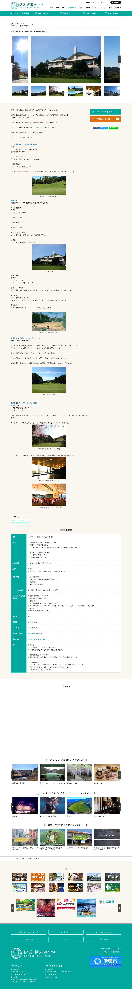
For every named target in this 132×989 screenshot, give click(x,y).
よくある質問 (28, 939)
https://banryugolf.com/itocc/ (36, 639)
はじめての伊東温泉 (21, 13)
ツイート (105, 128)
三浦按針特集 (90, 13)
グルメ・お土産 (91, 7)
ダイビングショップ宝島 (48, 816)
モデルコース (60, 7)
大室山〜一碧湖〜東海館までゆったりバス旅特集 (107, 848)
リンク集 (66, 939)
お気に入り (103, 2)
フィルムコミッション (103, 932)
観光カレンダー (44, 13)
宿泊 (110, 7)
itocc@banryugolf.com (35, 633)
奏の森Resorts (98, 783)
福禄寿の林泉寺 (72, 783)
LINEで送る (114, 128)
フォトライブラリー (66, 932)
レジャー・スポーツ (19, 521)
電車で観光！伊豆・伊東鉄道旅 (77, 848)
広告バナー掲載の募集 (111, 952)
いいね (97, 128)
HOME (13, 859)
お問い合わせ (103, 939)
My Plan (117, 2)
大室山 (69, 816)
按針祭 (14, 816)
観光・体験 (72, 7)
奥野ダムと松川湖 (18, 783)
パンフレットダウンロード (28, 932)
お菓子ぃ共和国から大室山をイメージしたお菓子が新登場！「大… (52, 848)
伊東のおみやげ (114, 13)
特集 (51, 7)
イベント (102, 7)
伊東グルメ (67, 13)
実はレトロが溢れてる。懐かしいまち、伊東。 (25, 848)
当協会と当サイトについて (110, 948)
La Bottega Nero (99, 816)
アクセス (118, 7)
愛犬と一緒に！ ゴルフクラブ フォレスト (52, 784)
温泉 (80, 7)
